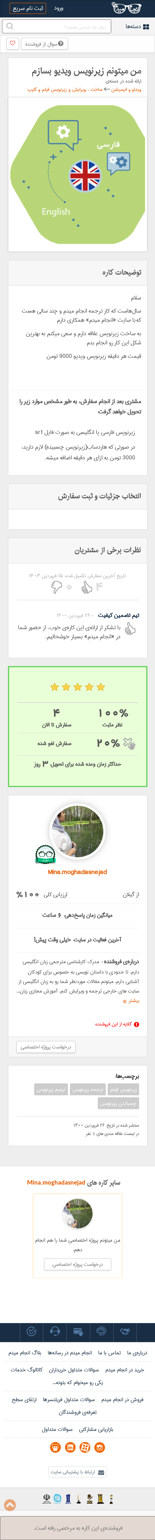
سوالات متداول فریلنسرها (69, 1399)
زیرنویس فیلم (123, 1089)
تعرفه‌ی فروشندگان (78, 1412)
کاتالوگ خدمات (27, 1370)
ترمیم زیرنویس (51, 1089)
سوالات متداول (57, 1429)
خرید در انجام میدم (124, 1370)
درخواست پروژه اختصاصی (46, 1047)
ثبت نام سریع (28, 8)
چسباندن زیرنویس (118, 1103)
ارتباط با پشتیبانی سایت (73, 1472)
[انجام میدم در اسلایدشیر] (55, 1447)
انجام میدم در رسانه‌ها (70, 1353)
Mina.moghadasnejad (56, 1183)
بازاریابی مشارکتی (96, 1429)
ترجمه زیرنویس (87, 1089)
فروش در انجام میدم (122, 1399)
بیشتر (132, 1000)
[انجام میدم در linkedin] (70, 1447)
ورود (58, 8)
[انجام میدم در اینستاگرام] (99, 1447)
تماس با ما (109, 1353)
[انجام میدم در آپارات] (84, 1447)
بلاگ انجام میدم (24, 1353)
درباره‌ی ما (137, 1353)
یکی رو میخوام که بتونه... (77, 1382)
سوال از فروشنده (41, 44)
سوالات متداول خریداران (74, 1370)
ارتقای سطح (24, 1399)
